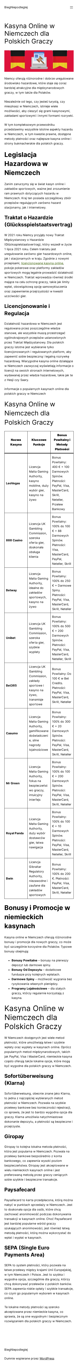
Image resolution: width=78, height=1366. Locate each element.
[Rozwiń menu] (71, 7)
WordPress (47, 1358)
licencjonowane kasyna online (42, 263)
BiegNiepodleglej (16, 7)
